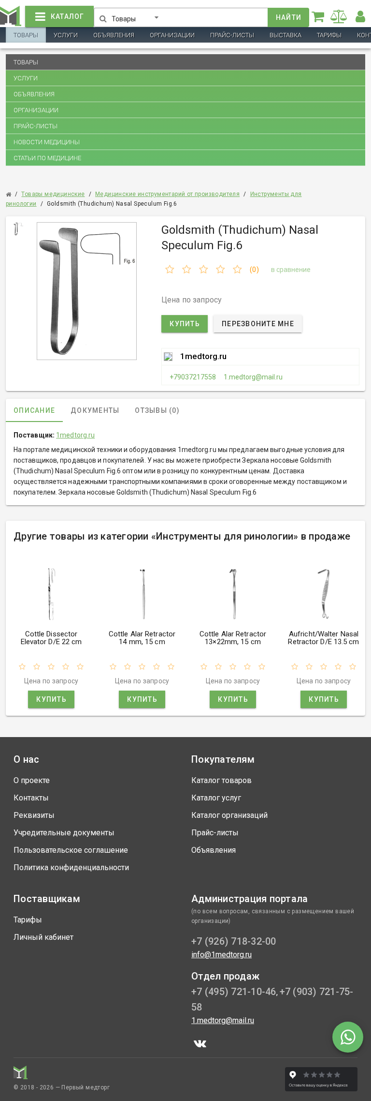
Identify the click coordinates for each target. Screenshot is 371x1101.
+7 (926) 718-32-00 (233, 941)
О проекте (32, 780)
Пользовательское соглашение (71, 850)
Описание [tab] (34, 410)
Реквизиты (34, 815)
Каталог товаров (221, 780)
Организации (172, 35)
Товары (26, 35)
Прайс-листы (232, 35)
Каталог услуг (216, 797)
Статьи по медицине (47, 158)
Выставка (285, 35)
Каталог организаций (229, 815)
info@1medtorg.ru (221, 954)
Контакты (31, 797)
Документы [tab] (95, 410)
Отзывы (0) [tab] (157, 410)
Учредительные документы (64, 832)
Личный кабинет (43, 937)
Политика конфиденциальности (71, 867)
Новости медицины (47, 142)
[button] (137, 15)
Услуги (66, 35)
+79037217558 (193, 377)
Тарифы (329, 35)
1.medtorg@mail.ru (253, 377)
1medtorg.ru (203, 356)
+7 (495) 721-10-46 (233, 991)
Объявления (113, 35)
